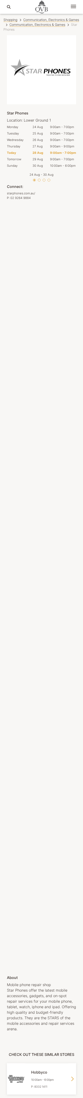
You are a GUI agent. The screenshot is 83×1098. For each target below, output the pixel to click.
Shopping (10, 20)
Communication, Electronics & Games (51, 20)
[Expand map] (41, 584)
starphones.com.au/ (21, 193)
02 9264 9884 (20, 198)
